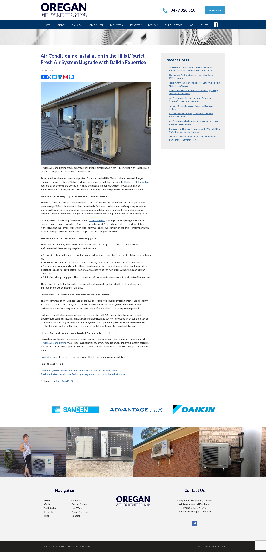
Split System (116, 24)
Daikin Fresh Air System (136, 181)
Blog (190, 24)
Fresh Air (152, 24)
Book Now (215, 10)
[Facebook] (195, 519)
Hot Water (135, 24)
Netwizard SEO (64, 380)
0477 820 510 (183, 10)
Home (46, 24)
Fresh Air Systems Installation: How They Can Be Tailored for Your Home (79, 370)
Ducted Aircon (95, 24)
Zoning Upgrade (172, 24)
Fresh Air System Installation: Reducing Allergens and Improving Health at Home (83, 374)
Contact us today (50, 356)
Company (61, 24)
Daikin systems (97, 220)
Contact (203, 24)
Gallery (76, 24)
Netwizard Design (218, 546)
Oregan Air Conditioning (53, 342)
